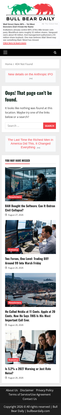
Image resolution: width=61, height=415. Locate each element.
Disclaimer (27, 390)
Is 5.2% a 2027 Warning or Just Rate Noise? (28, 370)
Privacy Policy (44, 390)
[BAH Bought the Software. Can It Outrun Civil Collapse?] (30, 184)
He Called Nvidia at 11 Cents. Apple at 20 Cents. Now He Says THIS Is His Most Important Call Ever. (30, 315)
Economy (13, 249)
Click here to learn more (14, 43)
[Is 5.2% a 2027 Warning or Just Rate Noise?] (30, 347)
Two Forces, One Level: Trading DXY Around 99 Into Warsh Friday (27, 260)
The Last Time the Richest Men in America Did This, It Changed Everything (30, 143)
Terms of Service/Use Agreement (30, 394)
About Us (12, 390)
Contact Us (30, 399)
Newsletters (15, 196)
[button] (5, 52)
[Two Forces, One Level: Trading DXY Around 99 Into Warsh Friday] (30, 237)
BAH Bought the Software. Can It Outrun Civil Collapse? (30, 208)
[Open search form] (55, 52)
